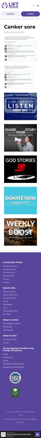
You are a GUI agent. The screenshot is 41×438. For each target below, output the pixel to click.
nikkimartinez (10, 32)
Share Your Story (9, 269)
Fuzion (5, 360)
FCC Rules (7, 314)
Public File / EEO (17, 419)
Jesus (5, 308)
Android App (8, 330)
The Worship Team (10, 311)
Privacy (7, 419)
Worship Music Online (11, 323)
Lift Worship (8, 357)
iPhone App (7, 327)
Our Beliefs (7, 304)
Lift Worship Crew (10, 266)
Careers (6, 279)
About (5, 301)
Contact (6, 282)
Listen (30, 14)
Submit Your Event (10, 295)
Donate (10, 14)
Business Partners (10, 339)
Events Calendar (9, 291)
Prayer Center (8, 276)
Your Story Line (9, 272)
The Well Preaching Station (13, 364)
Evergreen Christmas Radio (13, 367)
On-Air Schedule (9, 298)
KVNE (5, 354)
